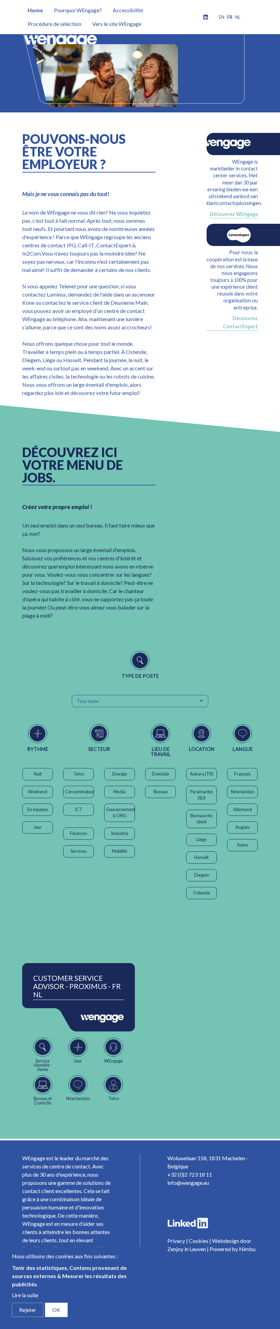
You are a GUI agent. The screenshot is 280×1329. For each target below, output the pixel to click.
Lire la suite (25, 1295)
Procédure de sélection (54, 23)
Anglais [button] (242, 827)
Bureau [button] (161, 791)
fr (230, 17)
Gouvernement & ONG (120, 812)
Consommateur (79, 791)
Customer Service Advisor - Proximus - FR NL (77, 986)
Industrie (119, 833)
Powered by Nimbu (232, 1249)
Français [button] (242, 774)
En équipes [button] (37, 809)
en (221, 17)
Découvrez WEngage (234, 214)
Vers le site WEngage (116, 23)
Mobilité (119, 851)
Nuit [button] (38, 774)
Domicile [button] (160, 774)
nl (237, 17)
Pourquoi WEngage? (78, 10)
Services (79, 851)
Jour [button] (37, 827)
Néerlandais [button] (242, 791)
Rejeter (27, 1309)
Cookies (198, 1240)
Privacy (176, 1240)
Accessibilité (128, 10)
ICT (78, 809)
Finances (78, 833)
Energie (119, 774)
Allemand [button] (242, 809)
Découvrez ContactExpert (240, 322)
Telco (78, 774)
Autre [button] (242, 845)
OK (56, 1309)
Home (35, 10)
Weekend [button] (37, 791)
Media (119, 791)
